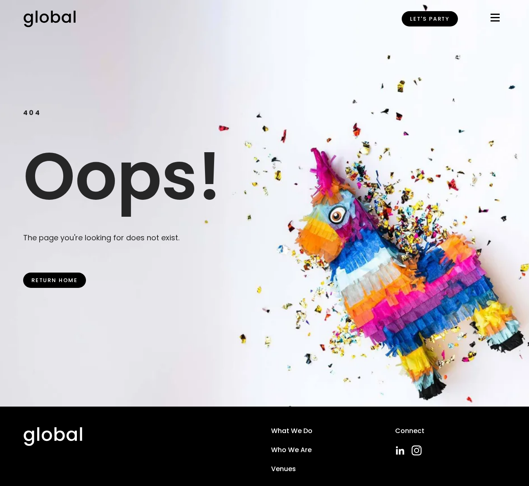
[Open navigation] (495, 19)
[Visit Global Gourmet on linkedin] (400, 450)
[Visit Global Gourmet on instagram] (417, 450)
